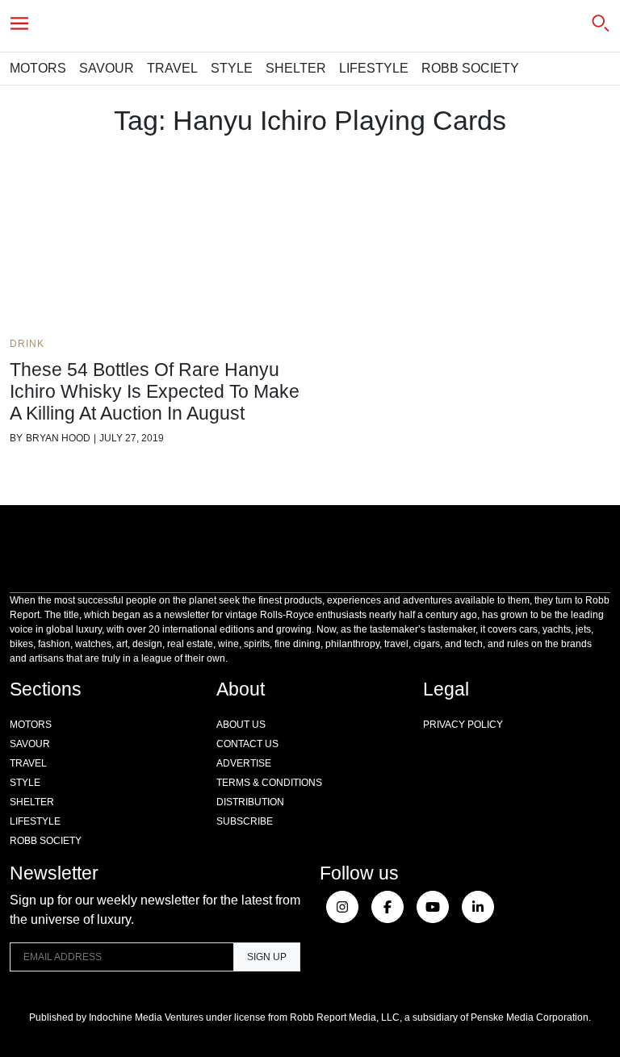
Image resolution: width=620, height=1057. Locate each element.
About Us (241, 724)
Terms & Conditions (269, 782)
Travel (172, 68)
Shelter (296, 68)
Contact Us (247, 744)
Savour (106, 68)
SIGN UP (267, 957)
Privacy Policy (463, 724)
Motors (38, 68)
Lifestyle (373, 68)
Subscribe (244, 821)
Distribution (250, 802)
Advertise (243, 763)
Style (232, 68)
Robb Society (470, 68)
